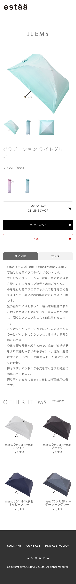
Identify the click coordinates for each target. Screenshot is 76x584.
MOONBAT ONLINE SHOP (38, 208)
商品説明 (20, 256)
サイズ (55, 256)
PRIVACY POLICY (57, 545)
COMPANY (14, 545)
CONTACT (33, 545)
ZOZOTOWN (38, 224)
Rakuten (38, 238)
